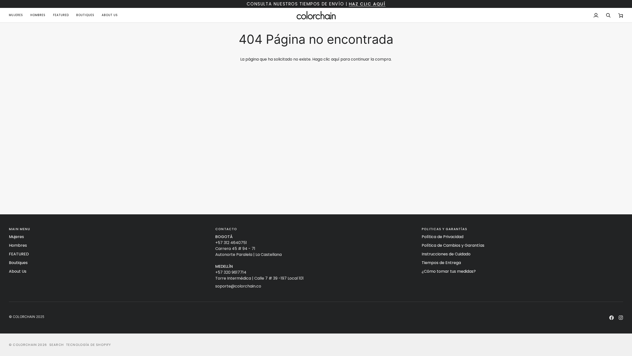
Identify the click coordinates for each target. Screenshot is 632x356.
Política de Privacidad (442, 237)
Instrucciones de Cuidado (446, 254)
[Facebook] (611, 317)
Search (56, 344)
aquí (335, 59)
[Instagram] (621, 317)
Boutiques (18, 263)
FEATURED (19, 254)
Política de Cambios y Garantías (453, 245)
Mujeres (16, 237)
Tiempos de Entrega (441, 263)
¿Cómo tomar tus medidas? (449, 271)
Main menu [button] (19, 229)
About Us (17, 271)
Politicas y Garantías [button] (444, 229)
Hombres (18, 245)
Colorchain (25, 344)
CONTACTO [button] (226, 229)
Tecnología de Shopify (88, 344)
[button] (18, 15)
